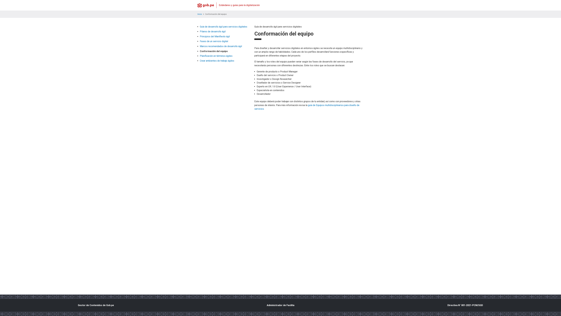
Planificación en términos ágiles (216, 56)
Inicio (200, 14)
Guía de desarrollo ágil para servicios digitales (223, 26)
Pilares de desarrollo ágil (213, 31)
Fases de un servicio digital (214, 41)
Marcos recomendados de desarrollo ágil (221, 46)
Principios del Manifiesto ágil (215, 36)
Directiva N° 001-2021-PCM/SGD (465, 305)
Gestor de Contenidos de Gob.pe (96, 305)
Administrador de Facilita (280, 305)
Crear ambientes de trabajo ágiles (217, 60)
